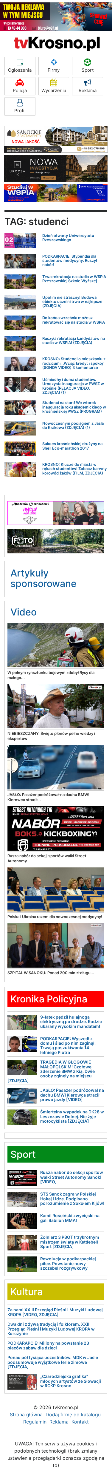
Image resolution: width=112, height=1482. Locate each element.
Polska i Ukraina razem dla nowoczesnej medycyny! (54, 916)
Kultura (26, 1292)
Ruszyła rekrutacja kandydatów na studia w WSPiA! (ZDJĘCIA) (73, 340)
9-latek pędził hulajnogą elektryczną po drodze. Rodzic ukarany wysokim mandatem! (71, 1021)
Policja (20, 90)
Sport (88, 70)
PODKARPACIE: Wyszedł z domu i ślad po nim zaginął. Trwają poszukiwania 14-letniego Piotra (68, 1045)
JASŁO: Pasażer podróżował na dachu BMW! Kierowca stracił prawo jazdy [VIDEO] (72, 1095)
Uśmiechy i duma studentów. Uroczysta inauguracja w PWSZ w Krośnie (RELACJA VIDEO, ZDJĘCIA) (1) (73, 386)
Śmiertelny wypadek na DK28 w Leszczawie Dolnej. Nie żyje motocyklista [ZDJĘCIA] (72, 1116)
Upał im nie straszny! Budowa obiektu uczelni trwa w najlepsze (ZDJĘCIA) (72, 301)
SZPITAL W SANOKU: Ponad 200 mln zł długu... (50, 972)
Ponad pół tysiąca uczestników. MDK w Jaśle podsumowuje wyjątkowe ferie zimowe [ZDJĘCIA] (52, 1362)
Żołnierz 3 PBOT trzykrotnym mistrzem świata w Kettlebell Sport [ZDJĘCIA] (69, 1242)
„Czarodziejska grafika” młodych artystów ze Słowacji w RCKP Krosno (70, 1381)
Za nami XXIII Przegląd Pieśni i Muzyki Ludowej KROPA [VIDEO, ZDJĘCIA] (55, 1312)
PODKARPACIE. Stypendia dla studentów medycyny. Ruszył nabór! (69, 260)
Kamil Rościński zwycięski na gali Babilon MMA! (69, 1218)
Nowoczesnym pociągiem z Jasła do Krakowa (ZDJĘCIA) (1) (73, 425)
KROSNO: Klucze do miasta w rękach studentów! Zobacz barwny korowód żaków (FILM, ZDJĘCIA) (74, 468)
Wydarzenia (53, 90)
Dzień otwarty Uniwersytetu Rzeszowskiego (68, 237)
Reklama (88, 90)
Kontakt (80, 1422)
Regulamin (34, 1422)
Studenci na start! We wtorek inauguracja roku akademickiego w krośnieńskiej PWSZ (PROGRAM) (74, 407)
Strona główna (26, 1415)
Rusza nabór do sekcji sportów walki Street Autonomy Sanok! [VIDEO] (71, 1177)
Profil (20, 110)
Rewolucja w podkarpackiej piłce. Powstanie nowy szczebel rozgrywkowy (68, 1263)
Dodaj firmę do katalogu (73, 1415)
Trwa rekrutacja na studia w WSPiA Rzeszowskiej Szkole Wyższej (74, 278)
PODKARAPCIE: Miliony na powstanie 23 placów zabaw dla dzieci (48, 1345)
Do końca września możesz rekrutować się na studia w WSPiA (73, 319)
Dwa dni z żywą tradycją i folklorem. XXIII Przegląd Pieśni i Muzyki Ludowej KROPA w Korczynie (51, 1329)
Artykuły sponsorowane (43, 578)
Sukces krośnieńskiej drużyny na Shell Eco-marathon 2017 (72, 445)
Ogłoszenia (20, 70)
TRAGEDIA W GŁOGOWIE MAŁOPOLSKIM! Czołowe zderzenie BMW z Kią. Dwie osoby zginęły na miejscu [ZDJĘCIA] (51, 1071)
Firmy (54, 70)
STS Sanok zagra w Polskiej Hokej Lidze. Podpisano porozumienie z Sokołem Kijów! (72, 1198)
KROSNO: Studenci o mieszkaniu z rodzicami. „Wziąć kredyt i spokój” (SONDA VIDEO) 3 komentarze (73, 363)
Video (23, 612)
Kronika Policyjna (48, 999)
